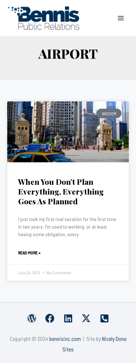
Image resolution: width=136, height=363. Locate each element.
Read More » (29, 252)
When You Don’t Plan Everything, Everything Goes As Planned (61, 191)
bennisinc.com (65, 338)
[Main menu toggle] (121, 18)
